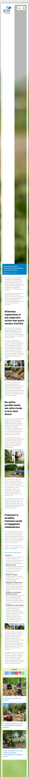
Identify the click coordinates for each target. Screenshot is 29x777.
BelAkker (7, 422)
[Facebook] (6, 673)
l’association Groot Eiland (11, 329)
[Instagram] (19, 673)
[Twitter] (9, 673)
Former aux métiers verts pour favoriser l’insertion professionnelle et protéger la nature (13, 753)
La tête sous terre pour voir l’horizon (12, 699)
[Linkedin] (12, 673)
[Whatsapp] (22, 673)
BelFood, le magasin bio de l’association (14, 504)
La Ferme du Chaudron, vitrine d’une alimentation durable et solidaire (13, 725)
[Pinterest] (16, 673)
